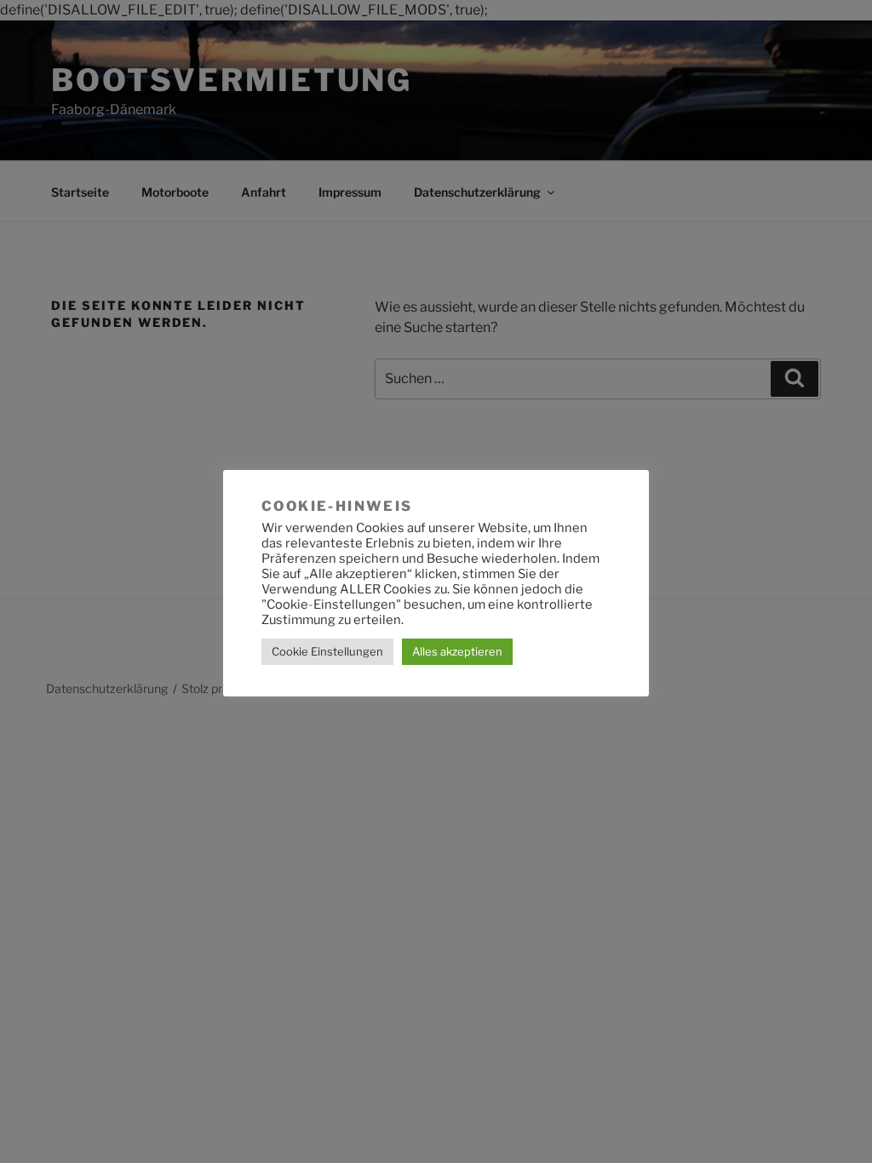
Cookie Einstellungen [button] (327, 651)
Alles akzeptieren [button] (457, 651)
